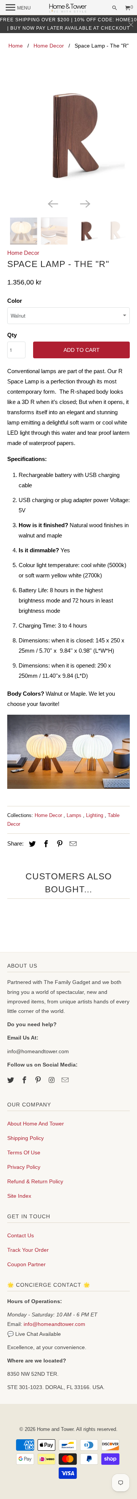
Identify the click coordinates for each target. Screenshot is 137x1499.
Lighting (95, 815)
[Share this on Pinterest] (59, 844)
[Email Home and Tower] (66, 1080)
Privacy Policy (23, 1167)
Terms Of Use (23, 1152)
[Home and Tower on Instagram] (52, 1080)
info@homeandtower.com (54, 1324)
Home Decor (48, 46)
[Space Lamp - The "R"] (68, 135)
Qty (12, 335)
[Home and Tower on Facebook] (25, 1080)
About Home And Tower (35, 1124)
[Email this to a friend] (72, 844)
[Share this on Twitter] (31, 844)
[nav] (18, 7)
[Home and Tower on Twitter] (11, 1080)
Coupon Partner (26, 1264)
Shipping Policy (25, 1138)
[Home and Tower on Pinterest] (39, 1080)
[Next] (84, 203)
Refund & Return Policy (35, 1181)
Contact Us (20, 1235)
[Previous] (52, 203)
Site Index (19, 1196)
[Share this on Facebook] (45, 844)
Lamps (75, 815)
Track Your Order (28, 1250)
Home (15, 46)
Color (14, 300)
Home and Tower (55, 1429)
